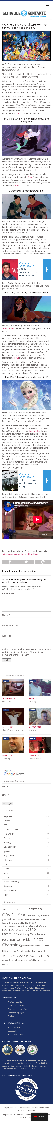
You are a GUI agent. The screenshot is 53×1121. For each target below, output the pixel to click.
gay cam (7, 851)
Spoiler (24, 956)
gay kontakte (29, 919)
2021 (4, 909)
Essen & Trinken (11, 829)
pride (27, 939)
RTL (4, 950)
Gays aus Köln (13, 1031)
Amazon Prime (22, 910)
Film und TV (9, 833)
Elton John (31, 915)
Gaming (7, 842)
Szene (18, 185)
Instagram (32, 926)
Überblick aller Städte (17, 1005)
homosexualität (9, 926)
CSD (5, 825)
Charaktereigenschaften (17, 1009)
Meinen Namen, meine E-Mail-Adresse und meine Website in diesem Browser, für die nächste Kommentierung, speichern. (26, 652)
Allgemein (8, 816)
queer (45, 945)
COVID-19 (11, 914)
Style (38, 956)
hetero (29, 110)
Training (5, 961)
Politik (6, 877)
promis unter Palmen (30, 945)
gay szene (40, 919)
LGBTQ (19, 113)
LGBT (6, 864)
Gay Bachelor (10, 846)
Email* (5, 794)
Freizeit (7, 838)
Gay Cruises (9, 855)
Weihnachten (38, 960)
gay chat (6, 919)
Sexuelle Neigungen (16, 1012)
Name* (5, 786)
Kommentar (8, 593)
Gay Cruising (17, 919)
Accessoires (12, 910)
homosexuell (8, 328)
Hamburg (6, 759)
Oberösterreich (35, 759)
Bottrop (32, 730)
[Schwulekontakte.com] (24, 13)
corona (35, 909)
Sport (33, 956)
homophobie (29, 922)
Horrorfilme (22, 926)
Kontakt (29, 1114)
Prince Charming (11, 881)
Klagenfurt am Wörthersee (13, 730)
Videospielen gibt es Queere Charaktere (20, 554)
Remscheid (6, 702)
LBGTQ (13, 929)
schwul (15, 357)
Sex (18, 956)
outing (19, 940)
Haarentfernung (15, 923)
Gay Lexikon (13, 1016)
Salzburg (32, 702)
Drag (29, 177)
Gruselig (5, 923)
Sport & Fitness (11, 890)
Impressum (7, 1114)
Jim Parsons (41, 926)
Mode (6, 868)
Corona (7, 820)
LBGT (5, 929)
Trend (12, 960)
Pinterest (22, 1117)
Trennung (23, 960)
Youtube (5, 964)
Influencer (8, 860)
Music (6, 873)
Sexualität (8, 886)
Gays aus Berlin (14, 1027)
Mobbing (24, 934)
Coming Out (34, 431)
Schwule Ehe (11, 951)
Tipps (6, 894)
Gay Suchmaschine (15, 1002)
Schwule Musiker (24, 951)
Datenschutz (19, 1114)
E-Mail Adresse (9, 625)
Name (5, 615)
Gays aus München (15, 1034)
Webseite (6, 635)
